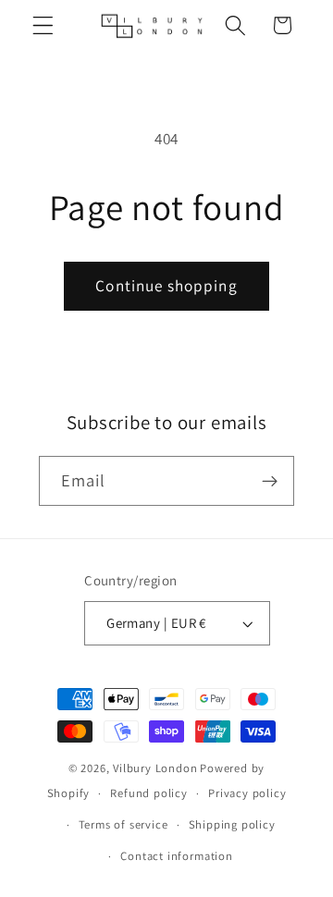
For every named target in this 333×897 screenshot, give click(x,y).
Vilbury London (155, 768)
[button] (43, 25)
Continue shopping (166, 285)
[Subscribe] (270, 481)
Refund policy (148, 793)
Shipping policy (232, 824)
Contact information (176, 856)
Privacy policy (247, 793)
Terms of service (123, 824)
